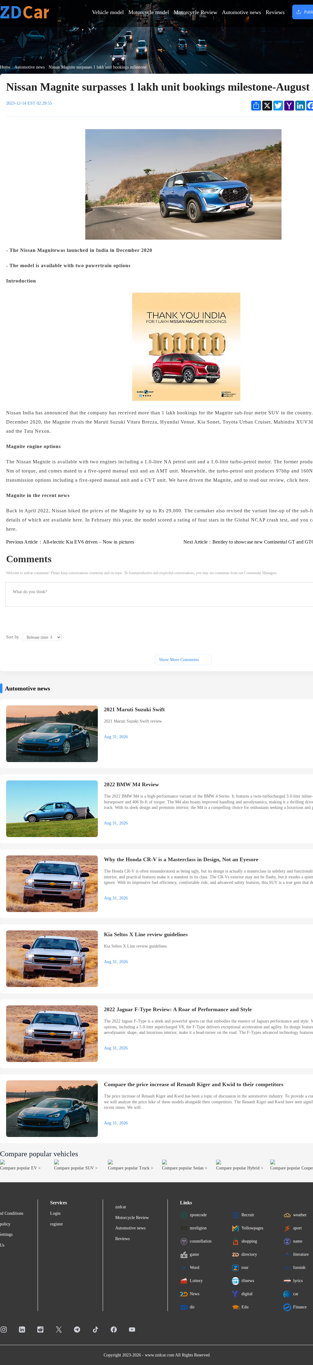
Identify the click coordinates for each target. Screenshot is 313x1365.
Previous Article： (70, 541)
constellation (201, 1241)
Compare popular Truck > (130, 1168)
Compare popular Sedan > (184, 1168)
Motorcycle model (148, 12)
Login (55, 1213)
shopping (249, 1241)
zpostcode (198, 1215)
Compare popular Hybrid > (239, 1168)
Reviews (275, 12)
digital (246, 1294)
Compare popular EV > (20, 1168)
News (194, 1294)
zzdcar (120, 1207)
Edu (245, 1307)
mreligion (198, 1228)
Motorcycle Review (195, 12)
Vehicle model (108, 12)
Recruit (247, 1215)
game (194, 1254)
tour (245, 1267)
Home (5, 67)
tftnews (247, 1280)
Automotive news (241, 12)
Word (194, 1267)
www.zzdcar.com (159, 1355)
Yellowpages (252, 1228)
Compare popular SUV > (76, 1168)
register (56, 1224)
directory (249, 1254)
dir (192, 1307)
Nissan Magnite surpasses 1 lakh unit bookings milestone (97, 67)
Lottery (196, 1280)
